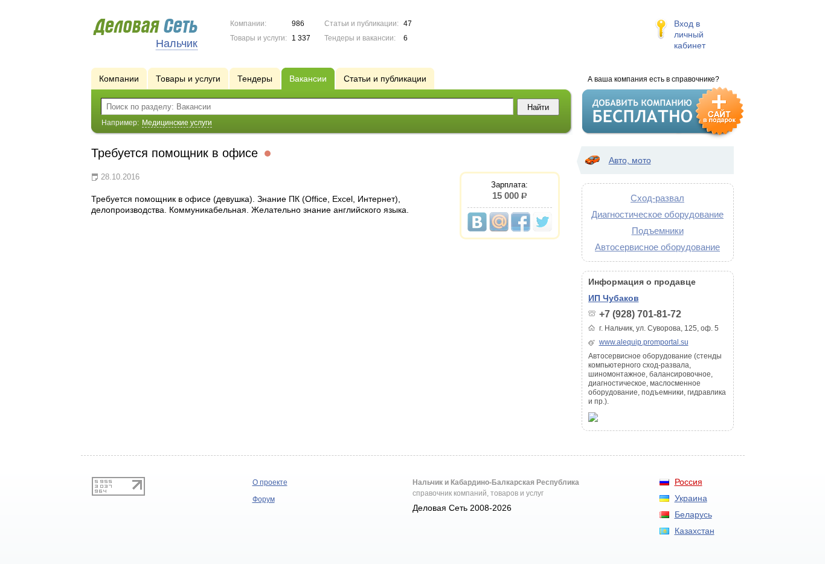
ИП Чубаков (613, 298)
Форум (263, 499)
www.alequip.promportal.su (644, 342)
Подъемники (658, 230)
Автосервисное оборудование (657, 247)
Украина (691, 498)
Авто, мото (630, 160)
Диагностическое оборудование (657, 214)
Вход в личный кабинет (689, 34)
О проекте (269, 482)
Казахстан (694, 531)
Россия (688, 482)
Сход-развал (657, 198)
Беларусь (693, 514)
